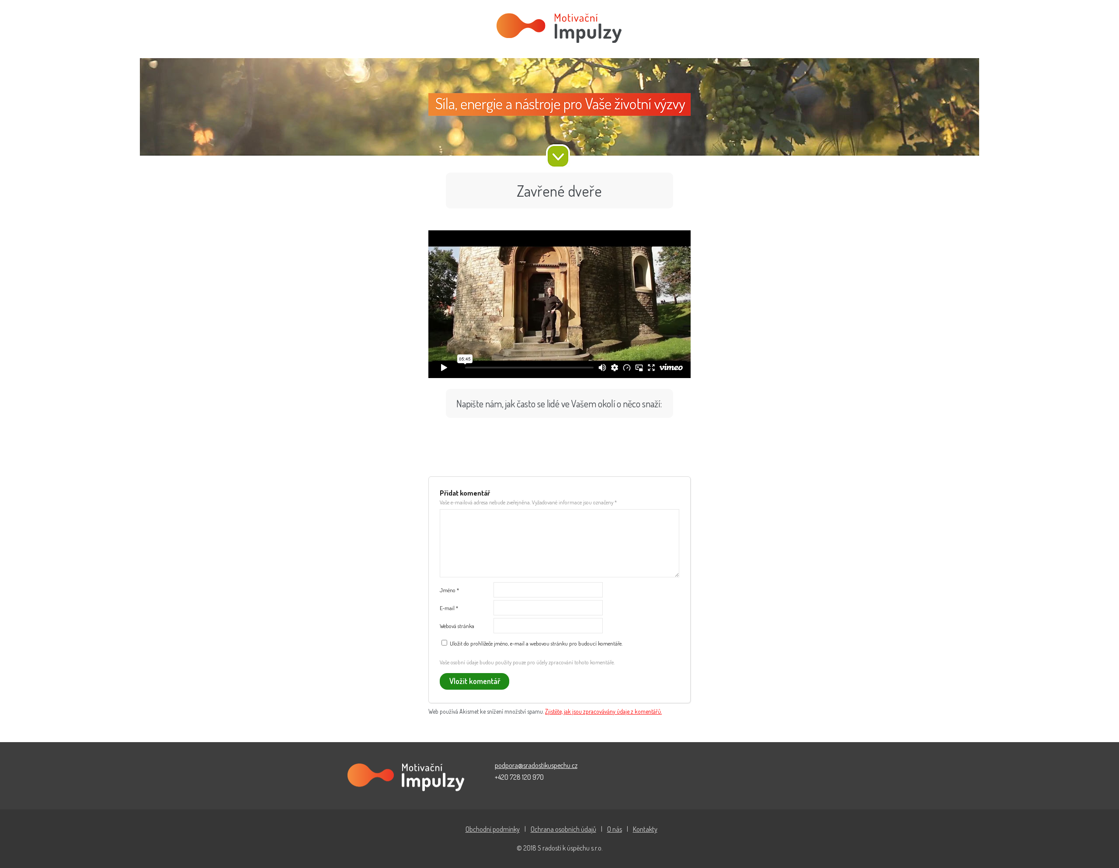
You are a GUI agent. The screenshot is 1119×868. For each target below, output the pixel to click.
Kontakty (645, 829)
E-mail (449, 607)
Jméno (449, 590)
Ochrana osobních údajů (563, 829)
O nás (614, 829)
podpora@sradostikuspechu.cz (536, 765)
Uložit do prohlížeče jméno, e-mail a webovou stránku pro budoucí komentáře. (536, 643)
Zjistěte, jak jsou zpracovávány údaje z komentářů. (603, 711)
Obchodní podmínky (493, 829)
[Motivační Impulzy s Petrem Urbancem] (559, 29)
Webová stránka (457, 625)
